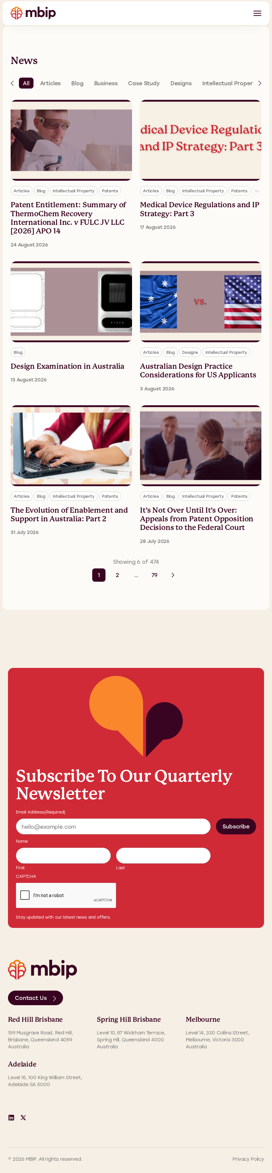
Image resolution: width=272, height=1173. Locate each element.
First (20, 868)
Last (120, 868)
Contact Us (30, 997)
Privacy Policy (248, 1159)
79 (155, 574)
